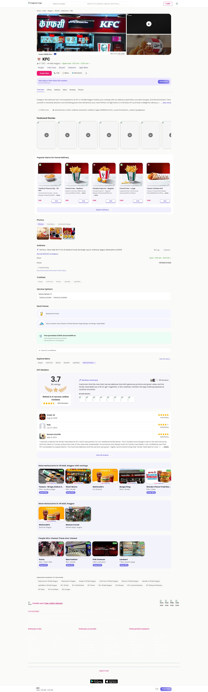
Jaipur (30, 644)
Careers (160, 665)
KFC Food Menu (53, 589)
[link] (50, 183)
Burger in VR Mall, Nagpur (87, 581)
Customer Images (64, 224)
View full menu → (165, 359)
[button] (149, 24)
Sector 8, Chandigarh (87, 644)
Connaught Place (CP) (112, 653)
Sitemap (107, 665)
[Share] (86, 73)
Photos (40, 224)
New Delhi (31, 636)
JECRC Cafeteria (160, 647)
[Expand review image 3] (96, 399)
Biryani (58, 282)
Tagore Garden (109, 656)
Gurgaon (56, 636)
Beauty (56, 611)
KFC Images (66, 589)
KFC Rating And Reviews (154, 585)
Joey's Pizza (133, 653)
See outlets (164, 82)
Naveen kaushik (54, 434)
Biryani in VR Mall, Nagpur (130, 581)
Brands (127, 665)
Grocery (72, 611)
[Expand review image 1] (82, 399)
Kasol (30, 656)
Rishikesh (31, 653)
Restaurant (65, 11)
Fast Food (49, 282)
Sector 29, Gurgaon (110, 639)
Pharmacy (107, 611)
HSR (80, 639)
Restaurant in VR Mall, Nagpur (48, 581)
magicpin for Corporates (140, 665)
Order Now (44, 73)
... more (57, 195)
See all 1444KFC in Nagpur (47, 254)
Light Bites (77, 282)
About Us (48, 665)
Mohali (30, 647)
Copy (158, 250)
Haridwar (56, 656)
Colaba (106, 650)
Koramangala (84, 636)
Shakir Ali (51, 415)
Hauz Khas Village (85, 656)
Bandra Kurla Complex (87, 650)
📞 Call (56, 73)
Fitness (81, 611)
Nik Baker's (133, 642)
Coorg (55, 653)
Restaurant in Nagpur (68, 581)
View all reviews (102, 455)
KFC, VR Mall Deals (78, 585)
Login (167, 3)
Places (113, 665)
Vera (152, 665)
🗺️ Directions (77, 73)
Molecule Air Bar (135, 644)
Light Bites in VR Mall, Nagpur (47, 585)
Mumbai (56, 647)
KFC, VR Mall (64, 585)
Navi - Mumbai (33, 650)
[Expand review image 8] (131, 399)
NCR (54, 644)
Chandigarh (57, 639)
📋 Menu (65, 73)
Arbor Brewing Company (138, 639)
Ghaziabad (32, 642)
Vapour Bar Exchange (137, 647)
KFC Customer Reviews (134, 585)
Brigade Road (108, 636)
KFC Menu (41, 589)
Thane (55, 650)
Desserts (67, 282)
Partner (120, 665)
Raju (49, 424)
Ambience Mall (109, 642)
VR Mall (57, 11)
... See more (166, 102)
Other (116, 611)
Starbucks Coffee (136, 650)
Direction (167, 250)
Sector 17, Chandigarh (111, 644)
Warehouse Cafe (160, 644)
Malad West (83, 653)
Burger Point (158, 639)
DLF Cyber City (84, 642)
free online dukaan (54, 603)
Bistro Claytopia (160, 636)
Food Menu (50, 224)
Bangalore (32, 639)
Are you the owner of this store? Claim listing (51, 270)
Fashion (64, 611)
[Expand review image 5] (110, 399)
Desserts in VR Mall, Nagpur (151, 581)
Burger (40, 282)
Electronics (90, 611)
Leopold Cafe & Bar (161, 650)
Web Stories (169, 665)
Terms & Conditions (95, 665)
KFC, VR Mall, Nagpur (105, 585)
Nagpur (50, 11)
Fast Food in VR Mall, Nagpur (108, 581)
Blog (64, 665)
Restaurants (46, 611)
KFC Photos (91, 585)
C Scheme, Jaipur (110, 647)
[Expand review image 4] (103, 399)
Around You (57, 665)
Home (39, 11)
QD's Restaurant (135, 656)
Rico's (156, 653)
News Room (38, 665)
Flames (156, 642)
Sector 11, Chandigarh (87, 647)
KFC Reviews (120, 585)
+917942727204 (165, 263)
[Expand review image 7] (124, 399)
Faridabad (56, 642)
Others (141, 674)
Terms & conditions (48, 350)
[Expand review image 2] (89, 399)
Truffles (132, 636)
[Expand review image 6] (117, 399)
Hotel (99, 611)
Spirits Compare (80, 665)
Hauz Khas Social (160, 656)
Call (156, 689)
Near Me (70, 665)
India (44, 11)
